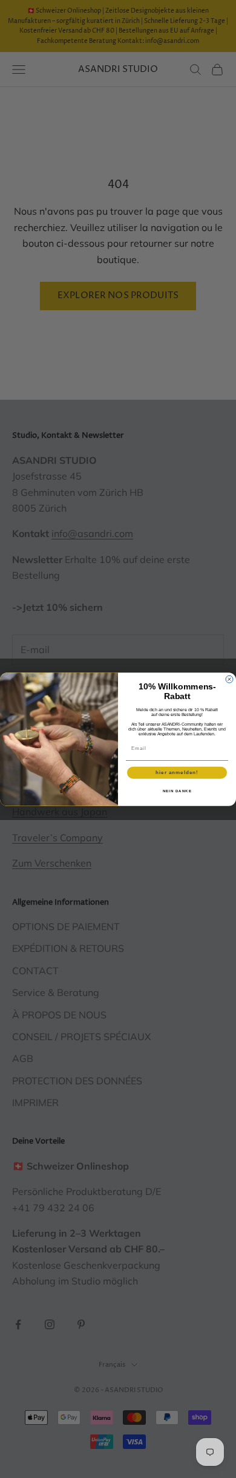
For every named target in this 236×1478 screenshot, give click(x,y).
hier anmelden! (177, 772)
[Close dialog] (229, 679)
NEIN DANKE (177, 791)
